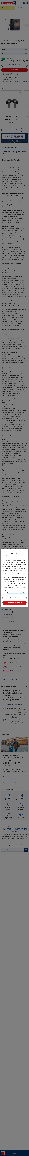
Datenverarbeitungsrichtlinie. (16, 593)
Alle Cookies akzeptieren (14, 602)
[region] (14, 578)
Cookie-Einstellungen (14, 598)
